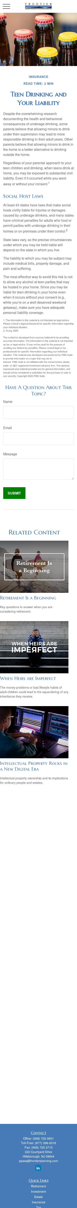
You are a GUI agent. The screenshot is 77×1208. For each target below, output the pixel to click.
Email (7, 427)
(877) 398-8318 (45, 1143)
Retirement (38, 1186)
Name (7, 401)
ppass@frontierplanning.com (38, 1161)
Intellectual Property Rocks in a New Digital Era (34, 766)
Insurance (38, 1202)
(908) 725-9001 (43, 1138)
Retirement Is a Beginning (28, 598)
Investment (38, 1191)
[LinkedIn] (38, 1168)
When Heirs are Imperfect (28, 678)
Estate (38, 1197)
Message (10, 453)
